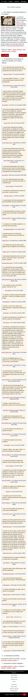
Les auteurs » (23, 55)
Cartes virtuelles (14, 677)
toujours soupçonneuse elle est (15, 45)
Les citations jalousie (6, 666)
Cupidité (3, 668)
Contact (14, 681)
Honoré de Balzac (21, 23)
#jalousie (19, 49)
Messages (23, 1)
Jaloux (15, 666)
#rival (23, 49)
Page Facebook (14, 686)
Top (24, 694)
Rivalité (9, 668)
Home (5, 1)
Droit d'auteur (14, 684)
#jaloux (14, 49)
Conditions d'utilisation (14, 688)
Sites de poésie (14, 675)
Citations (16, 1)
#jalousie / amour (6, 51)
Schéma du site (14, 679)
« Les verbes (4, 55)
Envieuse (21, 666)
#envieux (13, 51)
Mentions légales (14, 690)
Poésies (10, 1)
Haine (13, 668)
